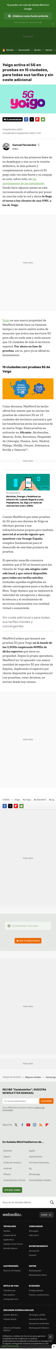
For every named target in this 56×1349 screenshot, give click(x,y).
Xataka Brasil (9, 1319)
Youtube (28, 1124)
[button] (26, 145)
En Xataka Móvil (13, 493)
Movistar (7, 1150)
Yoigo (6, 320)
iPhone (7, 1174)
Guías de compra (12, 1162)
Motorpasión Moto (38, 1274)
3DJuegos (33, 1230)
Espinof (32, 1255)
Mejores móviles (33, 1077)
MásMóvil (41, 799)
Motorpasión (35, 1270)
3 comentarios (14, 119)
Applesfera (8, 1239)
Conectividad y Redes (40, 1180)
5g (52, 799)
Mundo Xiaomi (10, 1248)
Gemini (48, 49)
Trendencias (9, 1290)
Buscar (52, 1202)
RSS (40, 1124)
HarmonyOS (24, 49)
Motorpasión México (39, 1327)
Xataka (6, 1230)
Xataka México (10, 1314)
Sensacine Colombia (39, 1323)
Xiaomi (6, 1156)
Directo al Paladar (12, 1270)
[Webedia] (12, 1217)
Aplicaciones (35, 1156)
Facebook (26, 119)
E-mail (43, 119)
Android (7, 1168)
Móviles (10, 49)
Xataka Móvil (9, 1235)
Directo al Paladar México (12, 1329)
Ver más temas (12, 1189)
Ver (29, 940)
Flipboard (37, 119)
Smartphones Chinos (14, 1180)
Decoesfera (9, 1294)
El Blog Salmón (36, 1290)
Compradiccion (10, 1299)
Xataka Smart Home (13, 1243)
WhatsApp (34, 1174)
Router (37, 49)
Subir (44, 1214)
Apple (32, 1150)
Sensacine (34, 1250)
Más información (10, 1345)
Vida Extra (34, 1235)
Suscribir (46, 1100)
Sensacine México (38, 1319)
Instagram (34, 1124)
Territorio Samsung (39, 1162)
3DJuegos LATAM (37, 1314)
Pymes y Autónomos (39, 1294)
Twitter (32, 119)
